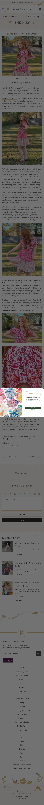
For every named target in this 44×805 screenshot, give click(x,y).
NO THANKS (33, 409)
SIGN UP (33, 407)
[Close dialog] (43, 389)
